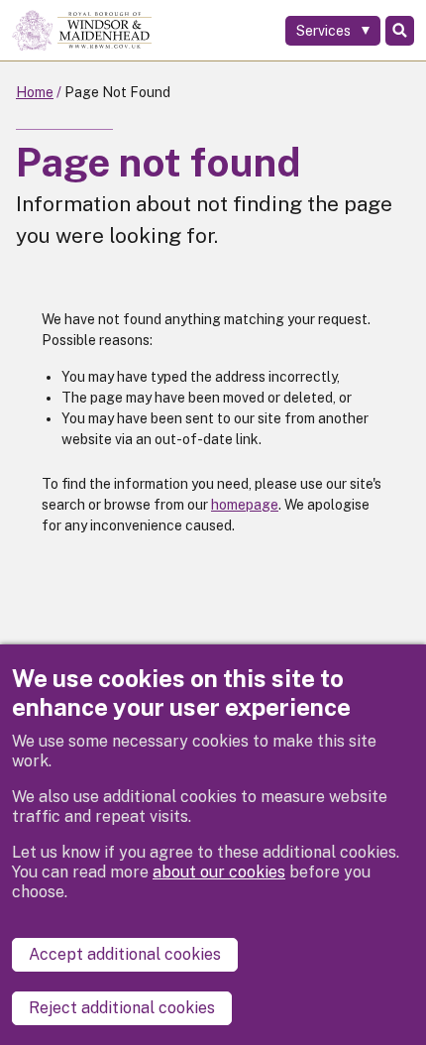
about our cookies (219, 872)
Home (34, 92)
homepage (244, 505)
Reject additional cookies (122, 1007)
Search (399, 31)
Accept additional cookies (125, 954)
